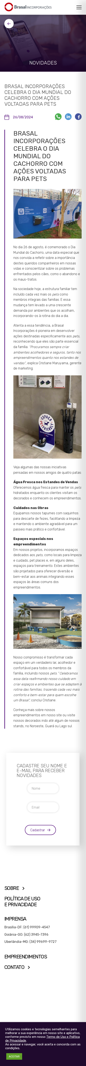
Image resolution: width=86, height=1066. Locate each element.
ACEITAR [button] (14, 1056)
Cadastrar (37, 830)
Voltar (9, 23)
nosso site (54, 715)
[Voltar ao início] (28, 7)
